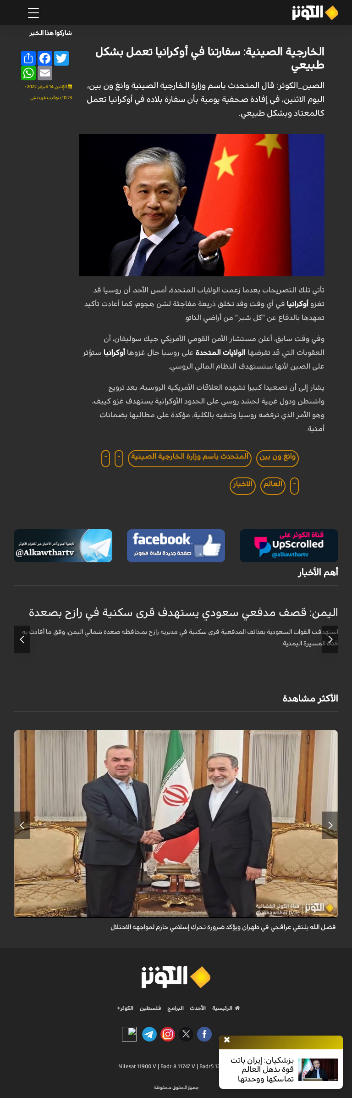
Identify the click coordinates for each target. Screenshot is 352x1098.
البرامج (175, 1008)
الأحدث (197, 1008)
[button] (330, 639)
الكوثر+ (125, 1008)
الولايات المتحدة (221, 352)
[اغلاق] (227, 1040)
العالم (273, 483)
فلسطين (150, 1008)
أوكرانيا (297, 304)
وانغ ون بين (277, 456)
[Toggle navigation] (33, 13)
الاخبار (243, 483)
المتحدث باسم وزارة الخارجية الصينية (189, 456)
